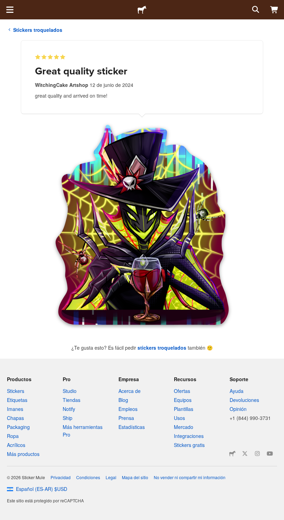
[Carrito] (274, 9)
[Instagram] (257, 453)
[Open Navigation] (9, 9)
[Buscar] (255, 9)
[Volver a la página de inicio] (142, 9)
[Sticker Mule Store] (232, 453)
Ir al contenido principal (5, 5)
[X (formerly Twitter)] (245, 453)
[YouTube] (270, 453)
